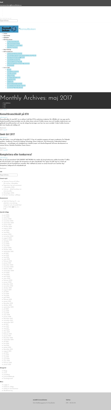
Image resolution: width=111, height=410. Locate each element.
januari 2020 (7, 282)
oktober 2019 (7, 288)
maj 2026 (6, 217)
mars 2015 (6, 360)
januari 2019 (7, 301)
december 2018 (8, 303)
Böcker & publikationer (13, 71)
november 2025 (8, 221)
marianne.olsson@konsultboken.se (11, 5)
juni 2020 (6, 272)
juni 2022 (6, 244)
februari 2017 (7, 334)
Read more (3, 128)
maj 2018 (6, 313)
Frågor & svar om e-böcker (13, 77)
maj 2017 (6, 328)
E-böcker (9, 69)
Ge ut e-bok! (6, 67)
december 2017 (8, 318)
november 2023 (8, 236)
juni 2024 (6, 230)
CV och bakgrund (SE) (12, 47)
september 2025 (8, 223)
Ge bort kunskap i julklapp (11, 195)
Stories (5, 33)
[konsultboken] (9, 28)
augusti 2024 (7, 228)
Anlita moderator (8, 51)
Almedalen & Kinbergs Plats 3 (14, 61)
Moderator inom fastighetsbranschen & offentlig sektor (21, 55)
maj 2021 (6, 257)
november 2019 (8, 286)
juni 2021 (6, 255)
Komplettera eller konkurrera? (16, 154)
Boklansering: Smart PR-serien (15, 87)
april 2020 (6, 276)
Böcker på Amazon (11, 73)
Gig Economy (6, 35)
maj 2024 (6, 232)
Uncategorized (8, 378)
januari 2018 (7, 316)
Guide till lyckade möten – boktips (16, 57)
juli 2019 (6, 291)
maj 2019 (6, 295)
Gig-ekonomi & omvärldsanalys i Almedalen (18, 63)
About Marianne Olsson (13, 41)
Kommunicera (10, 65)
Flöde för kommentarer (10, 388)
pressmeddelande (8, 376)
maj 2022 (6, 246)
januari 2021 (7, 263)
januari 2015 (7, 364)
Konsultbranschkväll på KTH (14, 114)
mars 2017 (6, 332)
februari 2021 (7, 261)
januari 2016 (7, 347)
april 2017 (6, 330)
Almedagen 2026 (8, 193)
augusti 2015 (7, 351)
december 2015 (8, 349)
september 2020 (8, 270)
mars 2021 (6, 259)
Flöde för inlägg (8, 386)
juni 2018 (6, 311)
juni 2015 (6, 355)
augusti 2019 (7, 290)
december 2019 (8, 284)
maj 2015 (6, 357)
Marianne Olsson (7, 39)
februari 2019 (7, 299)
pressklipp (6, 374)
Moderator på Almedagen (13, 59)
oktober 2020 (7, 269)
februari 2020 (7, 280)
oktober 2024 (7, 226)
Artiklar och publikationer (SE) (15, 45)
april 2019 (6, 297)
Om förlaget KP (11, 75)
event (5, 117)
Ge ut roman (10, 81)
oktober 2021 (7, 249)
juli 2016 (6, 341)
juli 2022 (6, 242)
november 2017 (8, 320)
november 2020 (8, 267)
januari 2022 (7, 247)
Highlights (6, 37)
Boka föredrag (7, 49)
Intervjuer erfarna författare (14, 83)
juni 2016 (6, 343)
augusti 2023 (7, 238)
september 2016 (8, 339)
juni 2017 (6, 326)
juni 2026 (6, 215)
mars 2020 (6, 278)
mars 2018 (6, 314)
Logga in (6, 385)
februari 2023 (7, 240)
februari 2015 (7, 362)
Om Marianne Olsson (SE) (13, 43)
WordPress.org (7, 390)
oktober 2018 (7, 305)
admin (2, 117)
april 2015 (6, 359)
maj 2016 (6, 345)
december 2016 (8, 337)
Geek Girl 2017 (7, 134)
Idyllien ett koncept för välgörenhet (16, 85)
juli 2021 (6, 253)
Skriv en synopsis (11, 79)
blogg (5, 158)
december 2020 (8, 265)
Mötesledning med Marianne (14, 53)
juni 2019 (6, 293)
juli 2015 (5, 353)
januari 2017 (7, 336)
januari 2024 (7, 234)
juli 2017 (5, 324)
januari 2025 (7, 224)
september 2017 (8, 322)
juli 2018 (6, 309)
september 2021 (8, 251)
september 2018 (8, 307)
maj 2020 (6, 274)
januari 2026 (7, 219)
